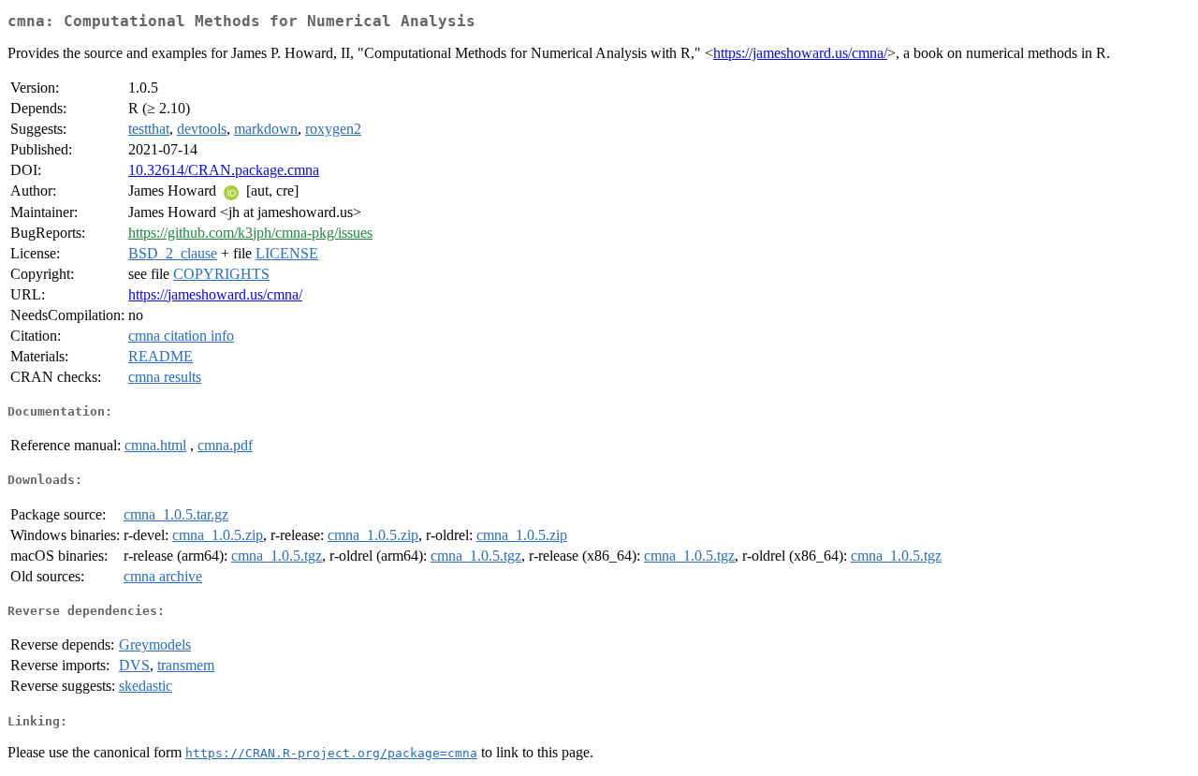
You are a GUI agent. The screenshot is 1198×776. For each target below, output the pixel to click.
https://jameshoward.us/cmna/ (800, 53)
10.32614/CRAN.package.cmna (223, 170)
